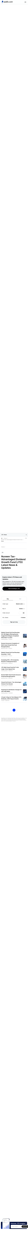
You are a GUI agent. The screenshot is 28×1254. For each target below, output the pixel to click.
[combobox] (20, 604)
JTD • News (4, 534)
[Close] (26, 1223)
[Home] (7, 2)
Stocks (5, 538)
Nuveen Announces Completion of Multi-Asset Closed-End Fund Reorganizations (10, 645)
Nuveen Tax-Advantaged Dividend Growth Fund (11, 539)
